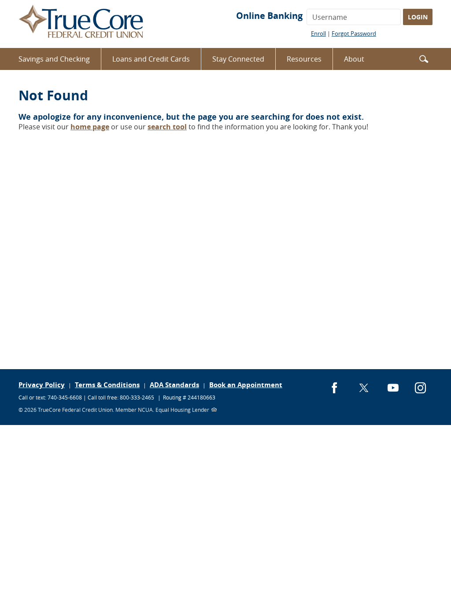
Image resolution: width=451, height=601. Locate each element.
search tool (167, 127)
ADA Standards (174, 384)
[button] (423, 58)
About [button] (354, 59)
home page (89, 127)
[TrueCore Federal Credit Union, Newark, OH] (81, 24)
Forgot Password (354, 33)
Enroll (318, 33)
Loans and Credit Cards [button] (151, 59)
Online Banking (269, 16)
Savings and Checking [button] (54, 59)
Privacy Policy (41, 384)
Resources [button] (304, 59)
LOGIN (418, 17)
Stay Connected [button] (238, 59)
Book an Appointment (245, 384)
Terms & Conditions (107, 384)
